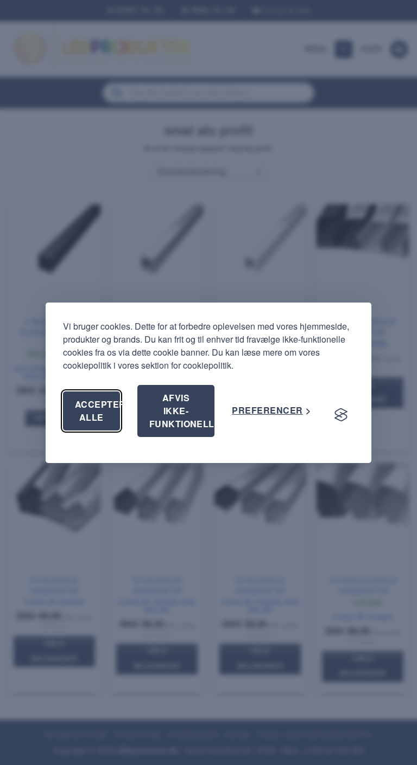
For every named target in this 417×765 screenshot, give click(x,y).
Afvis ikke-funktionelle (182, 410)
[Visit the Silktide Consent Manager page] (341, 415)
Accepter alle (97, 410)
